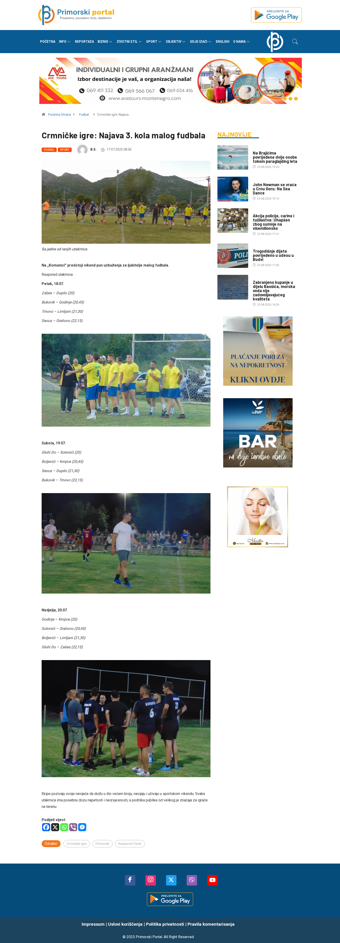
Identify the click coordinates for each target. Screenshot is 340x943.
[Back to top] (329, 930)
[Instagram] (150, 880)
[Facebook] (46, 827)
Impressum (93, 924)
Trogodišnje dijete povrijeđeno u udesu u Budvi (273, 255)
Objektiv (173, 41)
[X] (55, 827)
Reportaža (84, 41)
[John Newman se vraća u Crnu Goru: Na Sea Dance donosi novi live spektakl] (232, 189)
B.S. (93, 149)
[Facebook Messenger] (82, 827)
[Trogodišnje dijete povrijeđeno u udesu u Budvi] (232, 255)
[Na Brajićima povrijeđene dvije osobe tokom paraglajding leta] (232, 157)
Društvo (259, 148)
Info (62, 41)
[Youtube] (212, 880)
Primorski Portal (149, 937)
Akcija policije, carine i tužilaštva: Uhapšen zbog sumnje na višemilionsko (273, 222)
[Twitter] (171, 880)
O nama (239, 41)
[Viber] (73, 827)
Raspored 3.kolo (130, 844)
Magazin (259, 180)
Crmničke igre (77, 844)
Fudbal (84, 114)
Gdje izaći (198, 41)
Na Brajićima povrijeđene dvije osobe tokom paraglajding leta (275, 157)
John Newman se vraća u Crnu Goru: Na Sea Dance (275, 188)
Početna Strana (59, 114)
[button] (295, 41)
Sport (151, 41)
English (222, 41)
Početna (47, 41)
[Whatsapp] (64, 827)
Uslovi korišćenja (125, 924)
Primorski (102, 844)
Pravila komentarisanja (211, 924)
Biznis (103, 41)
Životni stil (127, 41)
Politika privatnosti (165, 924)
